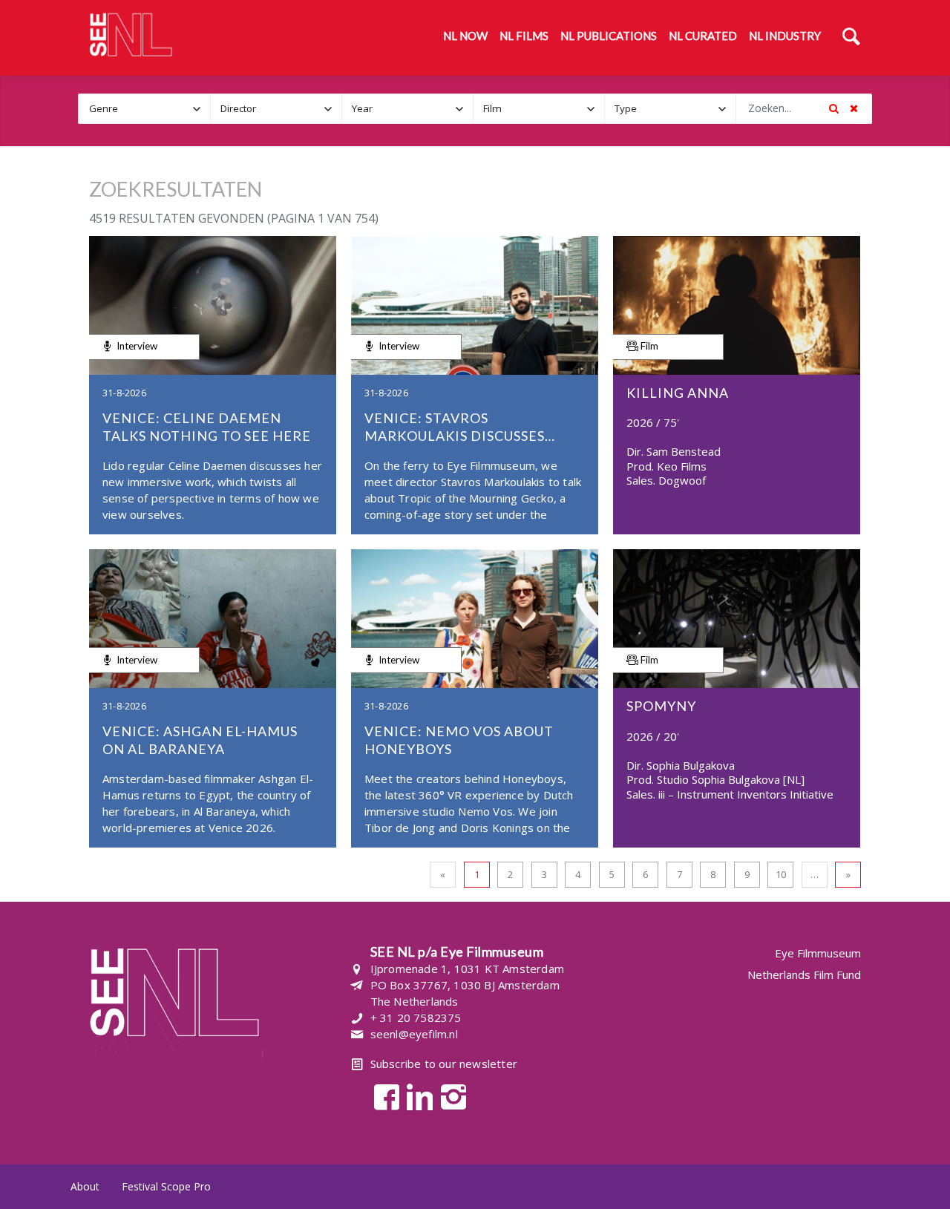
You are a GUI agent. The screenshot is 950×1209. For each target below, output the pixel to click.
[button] (196, 109)
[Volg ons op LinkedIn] (416, 1096)
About (85, 1186)
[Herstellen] (853, 108)
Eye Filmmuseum (818, 953)
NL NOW (465, 35)
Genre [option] (103, 108)
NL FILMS (523, 35)
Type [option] (626, 108)
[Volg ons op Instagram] (449, 1096)
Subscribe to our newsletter (443, 1063)
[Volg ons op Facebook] (382, 1096)
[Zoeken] (851, 38)
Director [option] (238, 108)
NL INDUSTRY (785, 35)
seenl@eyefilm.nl (414, 1033)
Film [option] (492, 108)
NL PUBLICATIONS (608, 35)
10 (781, 874)
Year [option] (362, 108)
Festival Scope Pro (166, 1186)
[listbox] (144, 108)
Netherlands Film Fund (804, 974)
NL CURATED (703, 35)
